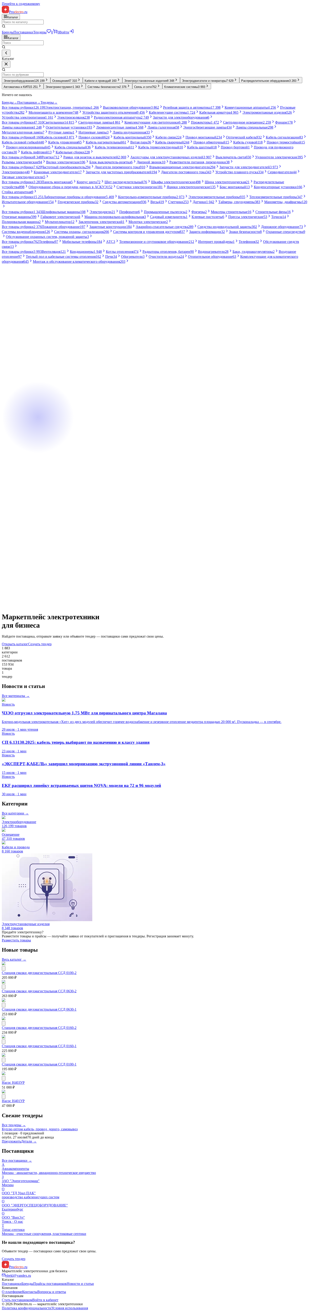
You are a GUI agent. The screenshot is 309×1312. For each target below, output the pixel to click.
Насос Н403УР (13, 1082)
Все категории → (15, 813)
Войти (64, 32)
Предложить (11, 1141)
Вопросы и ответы (51, 1292)
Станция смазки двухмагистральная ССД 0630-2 (39, 991)
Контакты (29, 1292)
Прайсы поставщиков (50, 1284)
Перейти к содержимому (21, 4)
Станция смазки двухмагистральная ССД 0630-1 (39, 1009)
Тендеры (40, 32)
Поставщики (23, 32)
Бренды (8, 32)
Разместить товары (16, 940)
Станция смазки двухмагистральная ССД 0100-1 (39, 1064)
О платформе (12, 1292)
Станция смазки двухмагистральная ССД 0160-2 (39, 1028)
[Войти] (71, 32)
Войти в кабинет (45, 1300)
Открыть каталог (15, 644)
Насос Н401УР (13, 1101)
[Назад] (6, 53)
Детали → (29, 1141)
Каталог (13, 38)
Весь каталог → (14, 959)
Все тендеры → (14, 1125)
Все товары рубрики (23, 107)
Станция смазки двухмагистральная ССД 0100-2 (39, 973)
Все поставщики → (17, 1160)
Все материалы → (16, 696)
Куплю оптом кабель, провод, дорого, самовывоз (40, 1129)
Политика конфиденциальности (26, 1308)
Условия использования (69, 1308)
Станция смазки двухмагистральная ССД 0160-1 (39, 1046)
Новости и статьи (80, 1284)
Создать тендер (40, 644)
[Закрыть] (6, 64)
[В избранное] (3, 968)
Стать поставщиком (17, 1300)
